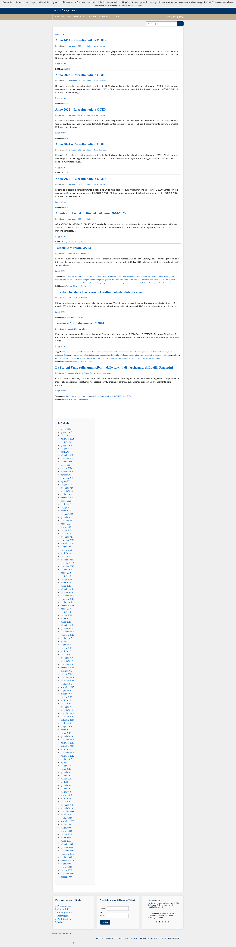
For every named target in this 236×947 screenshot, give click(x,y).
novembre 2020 (67, 540)
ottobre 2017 (66, 638)
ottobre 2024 (66, 461)
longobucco (123, 355)
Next (184, 908)
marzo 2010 (66, 801)
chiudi (139, 5)
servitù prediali (109, 396)
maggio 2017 (66, 647)
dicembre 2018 (67, 595)
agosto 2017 (66, 641)
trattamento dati (148, 283)
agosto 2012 (66, 762)
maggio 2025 (66, 448)
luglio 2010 (66, 791)
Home (57, 34)
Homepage (59, 17)
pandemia (175, 355)
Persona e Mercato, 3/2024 (73, 247)
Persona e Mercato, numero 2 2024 (79, 323)
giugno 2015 (66, 693)
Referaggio (62, 915)
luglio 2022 (66, 504)
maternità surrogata (161, 279)
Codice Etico (63, 909)
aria (76, 351)
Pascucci (93, 283)
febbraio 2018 (67, 625)
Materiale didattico (105, 939)
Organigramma (64, 912)
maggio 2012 (66, 765)
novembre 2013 (67, 742)
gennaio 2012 (67, 772)
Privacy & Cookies (149, 939)
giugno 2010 (66, 795)
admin (88, 46)
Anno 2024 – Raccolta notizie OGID (80, 40)
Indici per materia (171, 939)
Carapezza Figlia (95, 276)
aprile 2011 (66, 781)
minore (58, 283)
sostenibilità (122, 358)
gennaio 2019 (67, 592)
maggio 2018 (66, 615)
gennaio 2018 (67, 628)
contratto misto (124, 351)
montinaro (65, 283)
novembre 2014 (67, 716)
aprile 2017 (66, 651)
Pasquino (100, 283)
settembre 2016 (67, 667)
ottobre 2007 (66, 876)
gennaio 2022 (67, 517)
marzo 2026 (66, 435)
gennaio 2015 (67, 710)
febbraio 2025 (67, 455)
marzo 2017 (66, 654)
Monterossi (148, 355)
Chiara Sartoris (90, 373)
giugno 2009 (66, 830)
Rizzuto (107, 358)
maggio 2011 (66, 778)
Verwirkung (150, 358)
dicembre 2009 (67, 811)
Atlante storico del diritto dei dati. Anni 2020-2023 (90, 213)
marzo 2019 (66, 585)
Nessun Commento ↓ (100, 46)
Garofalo (67, 355)
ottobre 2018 (66, 602)
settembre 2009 (67, 821)
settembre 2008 (67, 860)
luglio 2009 (66, 827)
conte (115, 351)
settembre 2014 (67, 719)
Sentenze (74, 399)
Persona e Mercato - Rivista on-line (79, 286)
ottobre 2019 (66, 569)
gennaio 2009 (67, 847)
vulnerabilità (166, 283)
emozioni (66, 279)
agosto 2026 (66, 428)
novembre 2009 (67, 814)
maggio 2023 (66, 484)
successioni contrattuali (132, 283)
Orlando (86, 283)
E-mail (102, 914)
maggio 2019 (66, 579)
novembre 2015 (67, 680)
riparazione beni (111, 283)
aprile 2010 (66, 798)
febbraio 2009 (67, 844)
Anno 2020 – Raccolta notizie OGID (80, 178)
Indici (60, 922)
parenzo (58, 358)
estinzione (59, 355)
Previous (142, 908)
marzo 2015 (66, 703)
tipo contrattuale (133, 358)
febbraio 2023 (67, 487)
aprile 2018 (66, 618)
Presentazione (64, 905)
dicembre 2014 (67, 713)
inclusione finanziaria (120, 279)
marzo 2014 (66, 732)
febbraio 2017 (67, 657)
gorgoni (108, 279)
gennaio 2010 (67, 808)
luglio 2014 (66, 723)
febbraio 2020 (67, 559)
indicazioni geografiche (79, 355)
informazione (94, 355)
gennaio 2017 (67, 660)
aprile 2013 (66, 749)
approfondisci (127, 5)
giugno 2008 (66, 866)
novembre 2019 (67, 566)
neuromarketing (158, 355)
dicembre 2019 (67, 562)
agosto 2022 (66, 500)
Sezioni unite (83, 399)
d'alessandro (147, 351)
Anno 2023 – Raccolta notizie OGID (80, 74)
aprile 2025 (66, 451)
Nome (102, 908)
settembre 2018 (67, 605)
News (68, 399)
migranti (172, 279)
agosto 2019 (66, 572)
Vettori (157, 358)
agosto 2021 (66, 523)
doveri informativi (159, 276)
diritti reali (70, 396)
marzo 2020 (66, 556)
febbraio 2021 (67, 536)
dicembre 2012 (67, 752)
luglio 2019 (66, 575)
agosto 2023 (66, 481)
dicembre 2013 (67, 739)
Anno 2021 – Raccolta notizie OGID (80, 144)
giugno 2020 (66, 546)
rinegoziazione (98, 358)
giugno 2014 (66, 726)
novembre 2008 (67, 853)
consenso (113, 276)
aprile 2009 (66, 837)
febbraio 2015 (67, 706)
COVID (133, 351)
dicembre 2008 (67, 850)
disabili (171, 351)
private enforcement (84, 358)
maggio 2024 (66, 468)
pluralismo (72, 358)
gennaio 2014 (67, 736)
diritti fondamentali (160, 351)
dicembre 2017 (67, 631)
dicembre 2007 (67, 873)
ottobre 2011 (66, 775)
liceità (131, 279)
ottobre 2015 (66, 683)
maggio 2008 (66, 870)
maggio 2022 (66, 507)
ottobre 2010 (66, 788)
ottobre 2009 (66, 817)
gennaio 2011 (67, 785)
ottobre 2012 (66, 759)
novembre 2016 (67, 664)
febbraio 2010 (67, 804)
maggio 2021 (66, 530)
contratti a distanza (144, 276)
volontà (158, 283)
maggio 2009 (66, 834)
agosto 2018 (66, 608)
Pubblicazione (64, 918)
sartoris (120, 283)
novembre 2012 (67, 755)
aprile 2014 (66, 729)
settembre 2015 (67, 687)
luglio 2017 (66, 644)
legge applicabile (106, 355)
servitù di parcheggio (82, 396)
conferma (105, 276)
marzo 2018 (66, 621)
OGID (117, 17)
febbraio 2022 (67, 513)
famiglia (86, 279)
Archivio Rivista (76, 17)
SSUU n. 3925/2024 (123, 396)
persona (65, 358)
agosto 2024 (66, 464)
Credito (139, 351)
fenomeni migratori (97, 279)
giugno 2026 (66, 432)
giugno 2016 (66, 670)
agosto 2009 (66, 824)
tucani (143, 358)
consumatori (132, 276)
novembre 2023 (67, 477)
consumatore (122, 276)
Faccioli (79, 279)
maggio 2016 (66, 674)
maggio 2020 (66, 549)
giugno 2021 (66, 526)
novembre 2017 (67, 634)
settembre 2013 (67, 745)
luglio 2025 (66, 441)
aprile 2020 (66, 553)
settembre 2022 (67, 497)
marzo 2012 (66, 768)
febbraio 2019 (67, 589)
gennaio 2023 (67, 491)
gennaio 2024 (67, 474)
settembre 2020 (67, 543)
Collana (123, 939)
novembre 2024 (67, 458)
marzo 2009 (66, 840)
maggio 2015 (66, 696)
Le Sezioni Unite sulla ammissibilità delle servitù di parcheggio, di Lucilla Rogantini (114, 367)
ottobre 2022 (66, 494)
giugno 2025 (66, 445)
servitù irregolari (97, 396)
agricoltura (70, 351)
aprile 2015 (66, 700)
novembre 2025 (67, 438)
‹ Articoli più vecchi (64, 406)
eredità (72, 279)
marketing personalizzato (143, 279)
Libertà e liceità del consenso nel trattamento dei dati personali (99, 291)
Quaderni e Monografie (99, 17)
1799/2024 (70, 276)
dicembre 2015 (67, 677)
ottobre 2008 (66, 857)
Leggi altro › (60, 63)
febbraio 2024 (67, 471)
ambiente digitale (81, 276)
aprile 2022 (66, 510)
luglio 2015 (66, 690)
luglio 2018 (66, 611)
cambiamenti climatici (86, 351)
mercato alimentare (136, 355)
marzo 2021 (66, 533)
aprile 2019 (66, 582)
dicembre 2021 (67, 520)
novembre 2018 (67, 598)
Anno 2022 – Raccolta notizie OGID (80, 109)
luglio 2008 (66, 863)
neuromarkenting (76, 283)
